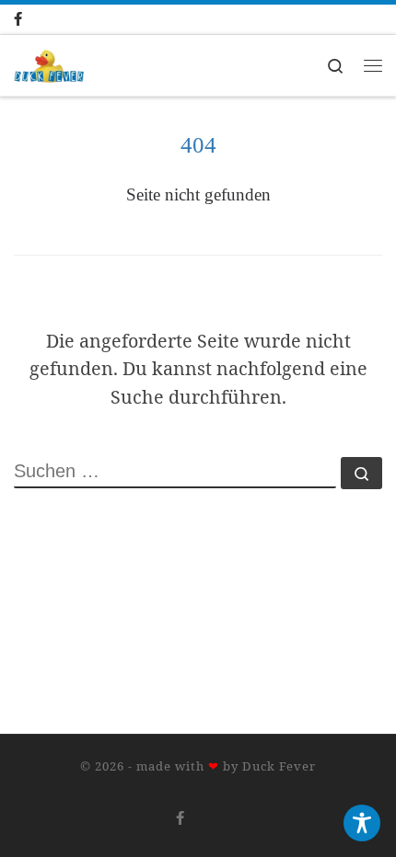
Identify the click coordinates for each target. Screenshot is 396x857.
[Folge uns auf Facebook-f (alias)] (36, 19)
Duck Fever (279, 766)
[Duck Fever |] (49, 63)
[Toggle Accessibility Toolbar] (362, 823)
